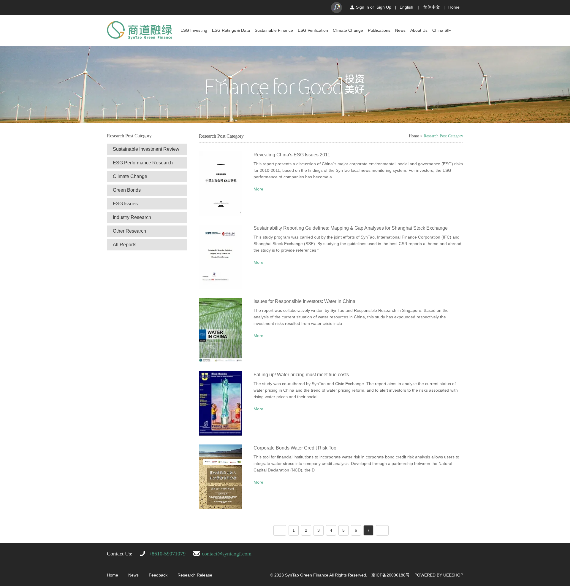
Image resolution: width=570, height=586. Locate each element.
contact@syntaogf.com (226, 554)
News (400, 30)
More (258, 189)
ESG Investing (193, 30)
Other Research (129, 231)
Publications (379, 30)
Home (454, 7)
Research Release (195, 575)
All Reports (124, 244)
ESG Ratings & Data (231, 30)
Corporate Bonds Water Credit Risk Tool (296, 447)
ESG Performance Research (143, 162)
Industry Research (132, 217)
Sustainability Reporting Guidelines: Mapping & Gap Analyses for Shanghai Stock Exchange (351, 228)
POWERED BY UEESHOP (438, 575)
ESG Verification (313, 30)
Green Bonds (127, 190)
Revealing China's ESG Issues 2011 (292, 154)
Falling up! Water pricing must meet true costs (301, 374)
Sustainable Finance (274, 30)
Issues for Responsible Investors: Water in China (304, 301)
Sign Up (383, 7)
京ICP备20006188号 (390, 575)
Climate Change (348, 30)
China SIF (441, 30)
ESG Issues (125, 203)
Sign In (362, 7)
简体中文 (431, 7)
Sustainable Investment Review (146, 149)
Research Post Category (443, 136)
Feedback (158, 575)
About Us (419, 30)
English (406, 7)
